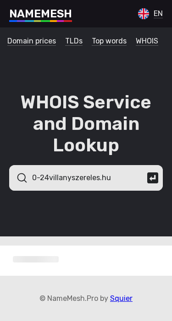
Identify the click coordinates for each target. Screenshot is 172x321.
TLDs (74, 41)
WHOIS (147, 41)
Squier (121, 298)
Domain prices (31, 41)
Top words (109, 41)
